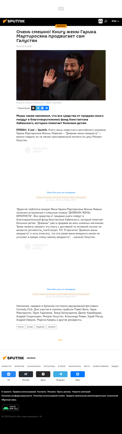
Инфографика (101, 366)
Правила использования (24, 391)
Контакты (41, 391)
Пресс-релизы (64, 391)
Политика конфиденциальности (16, 395)
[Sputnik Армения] (14, 23)
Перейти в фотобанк (53, 103)
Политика (49, 366)
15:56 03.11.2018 (24, 46)
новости (6, 366)
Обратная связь (8, 399)
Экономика (34, 366)
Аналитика (74, 366)
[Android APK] (10, 408)
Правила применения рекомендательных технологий (92, 395)
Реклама (51, 391)
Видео (115, 366)
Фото (87, 366)
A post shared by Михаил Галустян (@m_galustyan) (61, 197)
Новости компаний (81, 391)
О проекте (6, 391)
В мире (30, 327)
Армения (51, 327)
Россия (21, 327)
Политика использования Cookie (49, 395)
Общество (40, 327)
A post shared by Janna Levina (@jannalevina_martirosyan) (61, 294)
